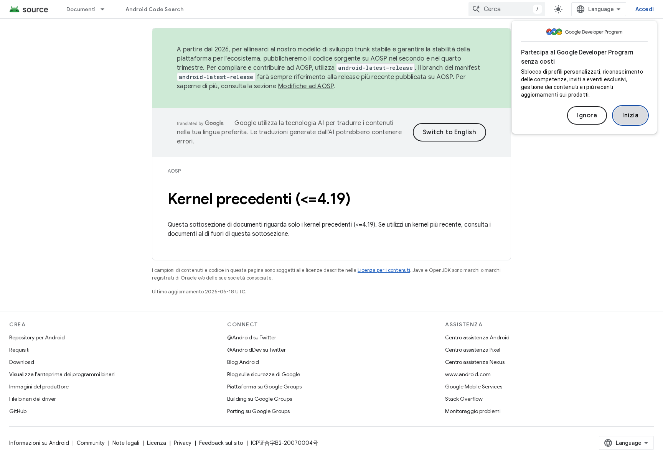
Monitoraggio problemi (473, 411)
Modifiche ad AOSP (305, 86)
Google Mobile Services (473, 386)
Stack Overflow (464, 398)
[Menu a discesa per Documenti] (106, 9)
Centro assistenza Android (477, 337)
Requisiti (19, 349)
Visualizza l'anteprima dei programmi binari (62, 374)
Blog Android (243, 362)
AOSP (174, 171)
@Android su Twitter (251, 337)
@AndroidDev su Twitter (256, 349)
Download (21, 362)
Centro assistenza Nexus (475, 362)
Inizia (630, 115)
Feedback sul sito (221, 443)
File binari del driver (32, 398)
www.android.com (468, 374)
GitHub (17, 411)
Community (91, 443)
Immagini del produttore (39, 386)
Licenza (156, 443)
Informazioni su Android (39, 443)
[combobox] (506, 9)
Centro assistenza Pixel (472, 349)
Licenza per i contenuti (384, 270)
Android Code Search (154, 9)
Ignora (587, 115)
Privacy (182, 443)
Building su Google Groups (259, 398)
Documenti (81, 9)
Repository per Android (37, 337)
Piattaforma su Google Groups (264, 386)
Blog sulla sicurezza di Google (263, 374)
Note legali (125, 443)
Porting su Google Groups (258, 411)
